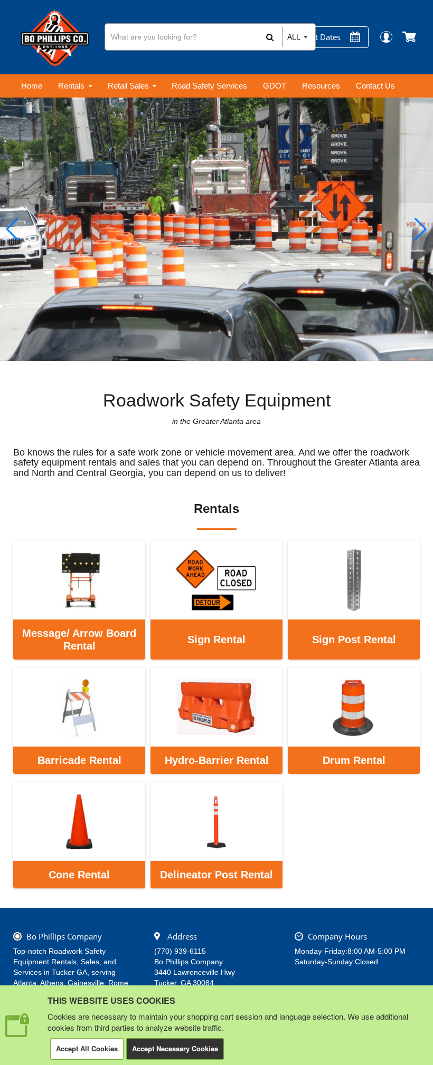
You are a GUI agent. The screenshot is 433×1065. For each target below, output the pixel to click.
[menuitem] (31, 86)
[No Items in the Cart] (410, 37)
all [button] (293, 37)
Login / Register (385, 36)
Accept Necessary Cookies (175, 1048)
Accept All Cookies (87, 1048)
